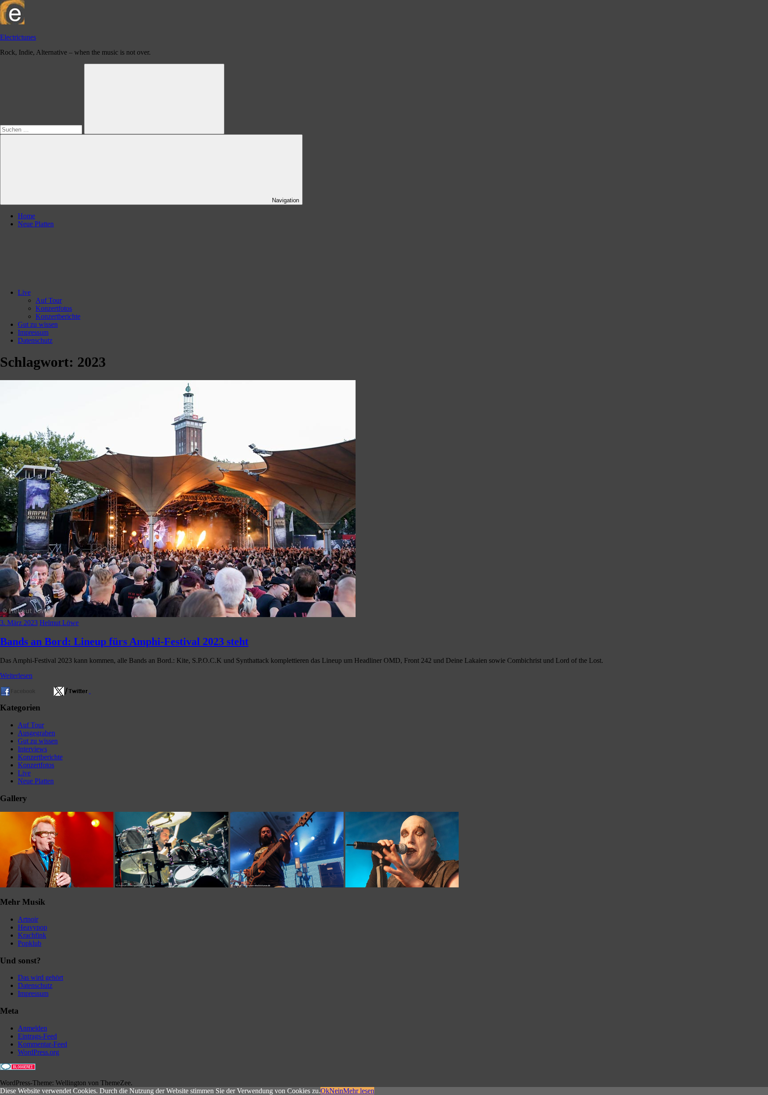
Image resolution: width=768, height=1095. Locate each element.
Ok (324, 1091)
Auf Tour (49, 300)
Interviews (32, 749)
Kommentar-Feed (42, 1044)
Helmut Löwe (59, 622)
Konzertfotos (54, 308)
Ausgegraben (36, 733)
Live (24, 292)
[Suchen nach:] (42, 129)
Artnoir (28, 919)
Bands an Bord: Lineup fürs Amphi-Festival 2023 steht (124, 641)
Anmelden (32, 1028)
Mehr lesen (358, 1091)
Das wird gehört (40, 977)
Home (26, 216)
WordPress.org (38, 1052)
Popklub (29, 943)
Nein (336, 1091)
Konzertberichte (58, 316)
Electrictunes (18, 37)
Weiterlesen (16, 675)
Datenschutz (35, 340)
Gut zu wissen (38, 324)
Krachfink (32, 935)
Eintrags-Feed (37, 1036)
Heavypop (32, 927)
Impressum (33, 332)
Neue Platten (36, 224)
